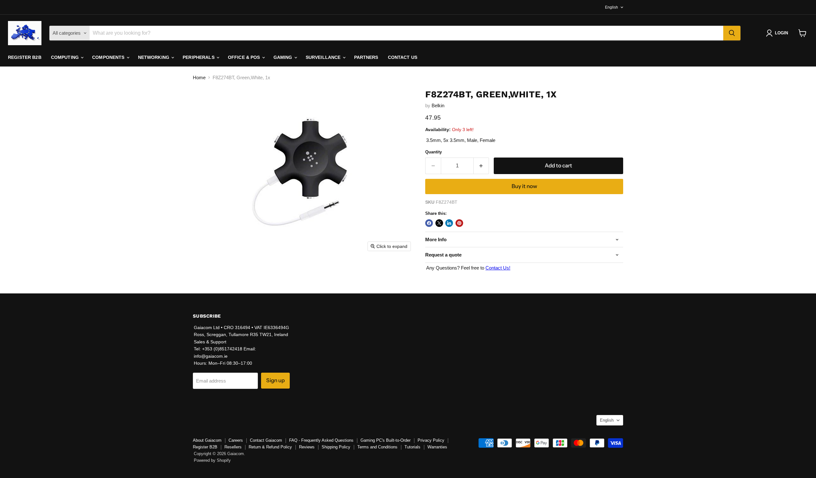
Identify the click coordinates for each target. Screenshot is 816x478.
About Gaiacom (207, 440)
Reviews (307, 447)
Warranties (437, 447)
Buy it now (524, 186)
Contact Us (402, 57)
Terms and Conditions (377, 447)
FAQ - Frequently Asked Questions (321, 440)
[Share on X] (439, 223)
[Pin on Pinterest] (459, 223)
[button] (778, 33)
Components (109, 57)
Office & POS (244, 57)
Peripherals (199, 57)
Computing (65, 57)
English (611, 7)
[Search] (731, 33)
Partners (366, 57)
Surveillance (324, 57)
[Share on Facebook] (429, 223)
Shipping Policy (336, 447)
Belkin (438, 105)
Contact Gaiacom (266, 440)
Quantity (433, 152)
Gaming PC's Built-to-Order (386, 440)
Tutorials (412, 447)
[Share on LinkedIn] (449, 223)
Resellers (233, 447)
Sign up (275, 380)
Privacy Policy (431, 440)
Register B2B (24, 57)
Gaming (283, 57)
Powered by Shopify (212, 460)
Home (199, 77)
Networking (154, 57)
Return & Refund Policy (270, 447)
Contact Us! (497, 268)
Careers (236, 440)
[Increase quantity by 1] (481, 166)
